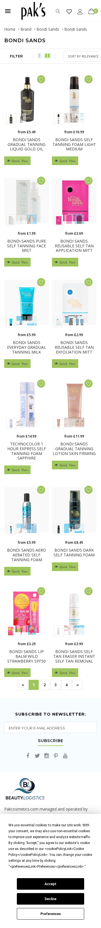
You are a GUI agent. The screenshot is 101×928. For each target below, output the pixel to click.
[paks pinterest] (56, 756)
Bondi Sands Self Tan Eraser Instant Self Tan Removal (74, 656)
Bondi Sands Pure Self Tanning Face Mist (26, 245)
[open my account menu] (80, 11)
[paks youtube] (65, 756)
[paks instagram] (46, 756)
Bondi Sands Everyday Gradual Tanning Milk (26, 347)
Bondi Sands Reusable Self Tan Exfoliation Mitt (74, 347)
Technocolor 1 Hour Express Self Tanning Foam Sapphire (26, 451)
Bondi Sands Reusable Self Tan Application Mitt (74, 245)
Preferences (50, 914)
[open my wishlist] (69, 11)
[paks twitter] (37, 756)
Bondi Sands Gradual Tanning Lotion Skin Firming (74, 448)
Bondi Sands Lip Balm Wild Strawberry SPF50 (26, 656)
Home (9, 29)
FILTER (16, 56)
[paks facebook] (28, 756)
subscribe (50, 741)
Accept (50, 884)
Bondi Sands (47, 29)
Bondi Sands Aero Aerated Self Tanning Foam (26, 554)
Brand (25, 29)
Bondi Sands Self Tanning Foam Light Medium (74, 144)
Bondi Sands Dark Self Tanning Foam (74, 552)
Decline (50, 899)
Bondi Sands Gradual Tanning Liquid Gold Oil (26, 144)
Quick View (19, 160)
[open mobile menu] (8, 11)
